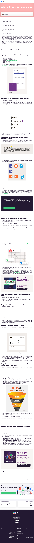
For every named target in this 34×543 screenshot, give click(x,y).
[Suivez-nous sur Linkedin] (15, 522)
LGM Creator (19, 537)
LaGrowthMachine (5, 193)
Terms (27, 527)
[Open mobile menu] (32, 2)
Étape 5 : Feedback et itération (6, 33)
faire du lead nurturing (6, 65)
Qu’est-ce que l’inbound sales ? (6, 21)
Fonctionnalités (3, 527)
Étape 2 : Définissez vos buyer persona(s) (8, 29)
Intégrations (2, 528)
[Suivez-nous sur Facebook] (17, 522)
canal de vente (27, 243)
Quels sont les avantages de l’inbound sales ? (8, 25)
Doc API (2, 530)
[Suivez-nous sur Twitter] (18, 522)
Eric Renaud (5, 14)
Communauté (19, 531)
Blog (4, 1)
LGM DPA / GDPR (28, 530)
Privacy (27, 528)
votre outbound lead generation (11, 60)
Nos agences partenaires (29, 537)
